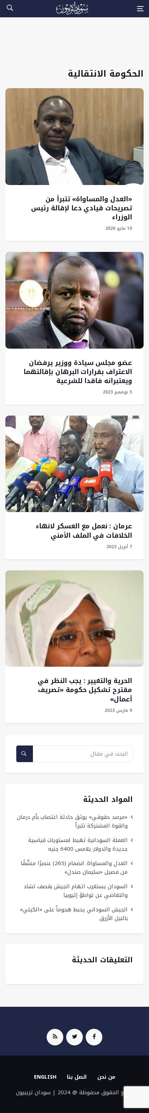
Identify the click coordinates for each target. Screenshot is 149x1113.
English (45, 1077)
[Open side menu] (140, 8)
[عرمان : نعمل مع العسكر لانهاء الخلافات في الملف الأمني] (74, 464)
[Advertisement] (74, 46)
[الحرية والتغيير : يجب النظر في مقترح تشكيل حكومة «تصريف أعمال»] (74, 618)
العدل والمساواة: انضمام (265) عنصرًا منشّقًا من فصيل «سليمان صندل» (74, 867)
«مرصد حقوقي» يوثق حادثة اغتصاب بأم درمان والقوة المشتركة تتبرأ (72, 821)
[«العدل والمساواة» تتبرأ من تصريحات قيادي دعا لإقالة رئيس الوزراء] (74, 136)
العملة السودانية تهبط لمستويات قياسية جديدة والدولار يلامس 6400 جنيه (78, 844)
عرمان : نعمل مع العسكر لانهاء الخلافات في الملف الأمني (84, 530)
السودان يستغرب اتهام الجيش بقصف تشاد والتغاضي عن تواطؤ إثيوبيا (76, 890)
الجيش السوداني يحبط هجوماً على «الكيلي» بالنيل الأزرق (74, 913)
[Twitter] (74, 1037)
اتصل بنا (77, 1077)
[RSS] (55, 1037)
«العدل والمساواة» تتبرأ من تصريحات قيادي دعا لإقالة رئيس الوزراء (81, 208)
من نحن (106, 1077)
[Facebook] (94, 1037)
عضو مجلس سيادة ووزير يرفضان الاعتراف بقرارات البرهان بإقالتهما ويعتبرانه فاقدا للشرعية (78, 372)
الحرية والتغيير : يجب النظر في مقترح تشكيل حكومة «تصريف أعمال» (85, 690)
